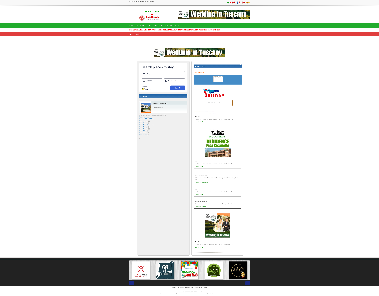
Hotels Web (197, 287)
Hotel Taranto (143, 135)
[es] (248, 2)
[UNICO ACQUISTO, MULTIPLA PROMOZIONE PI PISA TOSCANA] (165, 270)
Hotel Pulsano (143, 133)
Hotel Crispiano (143, 121)
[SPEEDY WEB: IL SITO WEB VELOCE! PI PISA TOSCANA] (238, 270)
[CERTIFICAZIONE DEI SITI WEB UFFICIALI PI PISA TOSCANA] (214, 270)
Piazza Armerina (188, 287)
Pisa (178, 287)
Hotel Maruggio (143, 127)
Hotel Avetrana (143, 117)
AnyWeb (174, 287)
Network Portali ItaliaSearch (145, 1)
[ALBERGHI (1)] (218, 77)
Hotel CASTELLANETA (146, 119)
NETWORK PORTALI (196, 291)
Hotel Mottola (143, 131)
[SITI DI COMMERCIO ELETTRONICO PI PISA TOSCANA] (189, 270)
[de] (243, 2)
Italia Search (204, 287)
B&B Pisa (197, 116)
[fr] (238, 2)
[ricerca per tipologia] (218, 76)
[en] (234, 2)
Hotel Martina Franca (145, 125)
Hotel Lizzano (143, 123)
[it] (229, 2)
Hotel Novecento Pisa (201, 175)
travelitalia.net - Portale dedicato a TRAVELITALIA (154, 26)
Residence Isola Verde (201, 201)
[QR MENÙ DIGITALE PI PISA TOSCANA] (141, 270)
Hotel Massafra (143, 129)
